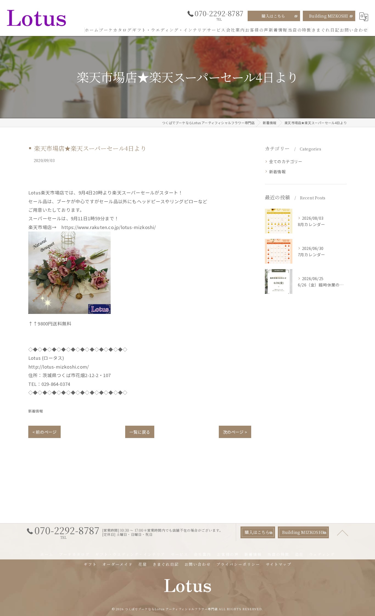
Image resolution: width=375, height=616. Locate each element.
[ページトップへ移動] (342, 532)
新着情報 (35, 411)
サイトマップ (279, 564)
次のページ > (235, 432)
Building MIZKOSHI (328, 16)
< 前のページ (44, 432)
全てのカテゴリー (286, 161)
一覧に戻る (139, 432)
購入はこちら (273, 16)
